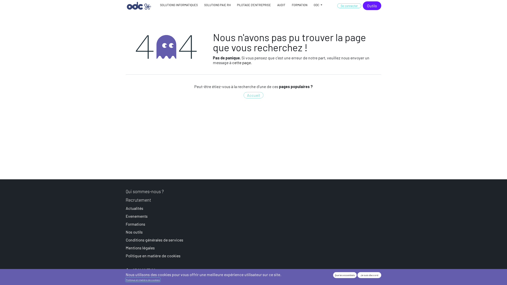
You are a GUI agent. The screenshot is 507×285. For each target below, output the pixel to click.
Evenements (137, 216)
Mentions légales (140, 247)
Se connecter (349, 6)
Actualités (134, 208)
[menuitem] (179, 5)
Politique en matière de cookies (153, 255)
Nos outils (134, 232)
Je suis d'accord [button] (369, 275)
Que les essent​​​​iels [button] (345, 275)
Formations (135, 224)
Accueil (253, 95)
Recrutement (138, 200)
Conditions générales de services (154, 240)
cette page (241, 62)
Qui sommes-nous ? (145, 191)
